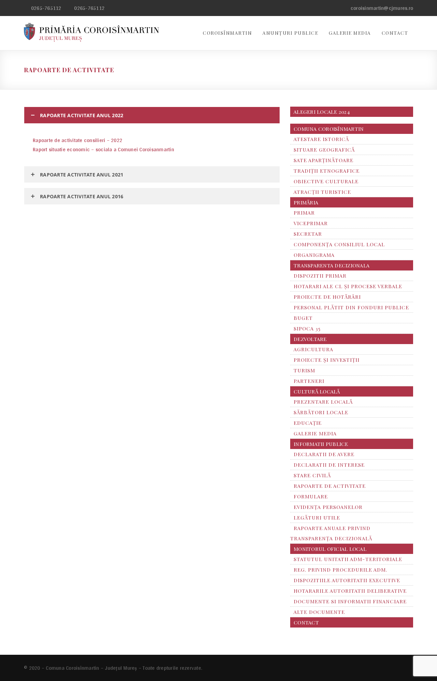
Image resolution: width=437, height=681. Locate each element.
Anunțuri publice (290, 33)
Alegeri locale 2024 (322, 111)
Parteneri (309, 380)
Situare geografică (324, 149)
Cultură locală (317, 391)
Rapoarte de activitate (330, 485)
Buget (303, 317)
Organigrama (314, 254)
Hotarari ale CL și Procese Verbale (348, 286)
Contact (395, 33)
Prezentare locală (323, 401)
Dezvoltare (310, 339)
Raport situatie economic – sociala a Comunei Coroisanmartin (103, 149)
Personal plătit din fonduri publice (351, 307)
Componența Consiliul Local (339, 244)
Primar (304, 212)
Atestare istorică (321, 139)
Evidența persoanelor (328, 507)
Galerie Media (350, 33)
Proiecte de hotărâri (327, 296)
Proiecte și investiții (327, 359)
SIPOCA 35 (307, 328)
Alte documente (319, 611)
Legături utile (317, 517)
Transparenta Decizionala (331, 265)
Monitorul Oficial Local (330, 548)
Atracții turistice (322, 191)
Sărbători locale (321, 412)
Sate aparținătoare (323, 160)
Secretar (308, 233)
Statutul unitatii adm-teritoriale (348, 559)
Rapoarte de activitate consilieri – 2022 (77, 140)
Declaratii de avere (324, 454)
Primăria (306, 202)
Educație (308, 422)
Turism (304, 370)
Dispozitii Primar (320, 275)
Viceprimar (311, 223)
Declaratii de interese (329, 464)
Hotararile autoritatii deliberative (350, 590)
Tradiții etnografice (327, 170)
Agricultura (313, 349)
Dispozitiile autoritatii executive (347, 580)
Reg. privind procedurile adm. (340, 569)
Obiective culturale (326, 181)
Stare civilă (312, 475)
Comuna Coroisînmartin (329, 128)
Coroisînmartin (227, 33)
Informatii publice (321, 443)
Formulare (311, 496)
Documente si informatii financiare (350, 601)
